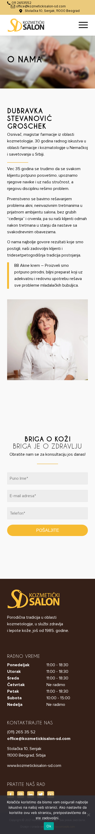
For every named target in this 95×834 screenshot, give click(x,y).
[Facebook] (10, 794)
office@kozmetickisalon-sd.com (41, 6)
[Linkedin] (30, 794)
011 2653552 (21, 3)
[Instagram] (20, 794)
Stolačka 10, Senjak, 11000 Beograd (52, 11)
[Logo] (39, 25)
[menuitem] (80, 25)
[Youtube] (50, 794)
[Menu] (80, 25)
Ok (48, 826)
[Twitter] (40, 794)
